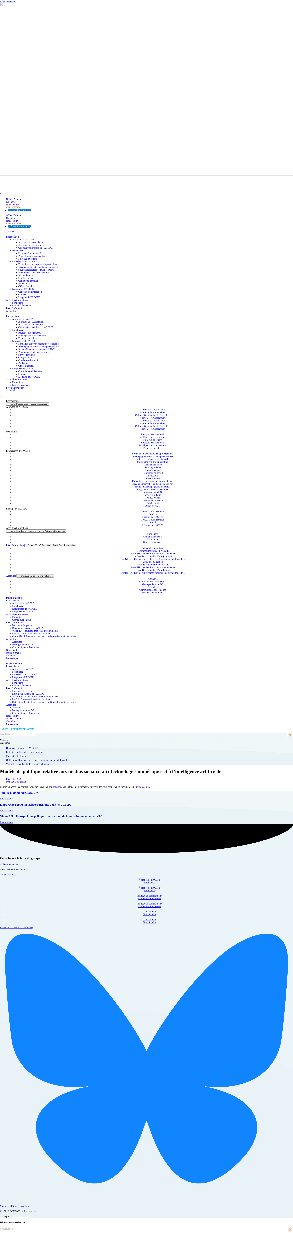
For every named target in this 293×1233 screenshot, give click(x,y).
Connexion (14, 207)
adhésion (57, 787)
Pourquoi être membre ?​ (29, 253)
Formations (17, 302)
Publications (24, 283)
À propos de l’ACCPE (23, 239)
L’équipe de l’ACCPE (23, 289)
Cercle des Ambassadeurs (152, 418)
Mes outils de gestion (153, 548)
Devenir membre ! (19, 210)
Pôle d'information (22, 729)
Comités (22, 294)
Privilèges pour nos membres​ (32, 256)
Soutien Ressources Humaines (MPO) (36, 269)
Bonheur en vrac (21, 1216)
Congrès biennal (26, 278)
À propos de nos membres (30, 245)
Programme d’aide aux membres (33, 272)
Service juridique (26, 275)
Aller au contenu (8, 1)
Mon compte (12, 658)
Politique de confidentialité (149, 895)
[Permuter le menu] (1, 396)
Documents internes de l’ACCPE (153, 551)
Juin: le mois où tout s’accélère (19, 792)
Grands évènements (21, 305)
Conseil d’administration (30, 291)
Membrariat (17, 250)
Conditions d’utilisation (149, 898)
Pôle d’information (15, 308)
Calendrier (11, 202)
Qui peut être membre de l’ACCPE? (35, 247)
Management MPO (152, 464)
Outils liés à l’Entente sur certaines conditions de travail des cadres (152, 559)
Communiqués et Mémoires (152, 581)
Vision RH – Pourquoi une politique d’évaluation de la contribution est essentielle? (51, 816)
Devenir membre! (14, 597)
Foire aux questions (27, 258)
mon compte (144, 787)
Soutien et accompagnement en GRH (153, 459)
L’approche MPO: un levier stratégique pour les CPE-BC (35, 804)
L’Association (13, 600)
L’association (12, 236)
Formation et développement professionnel (38, 264)
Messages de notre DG (153, 584)
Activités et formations (17, 300)
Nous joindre (12, 204)
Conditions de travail (28, 280)
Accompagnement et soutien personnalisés (38, 267)
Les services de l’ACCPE (24, 261)
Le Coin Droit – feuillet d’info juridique (153, 556)
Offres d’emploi (13, 199)
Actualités (11, 311)
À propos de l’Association (30, 242)
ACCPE (5, 729)
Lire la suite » (6, 798)
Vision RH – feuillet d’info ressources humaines (153, 553)
